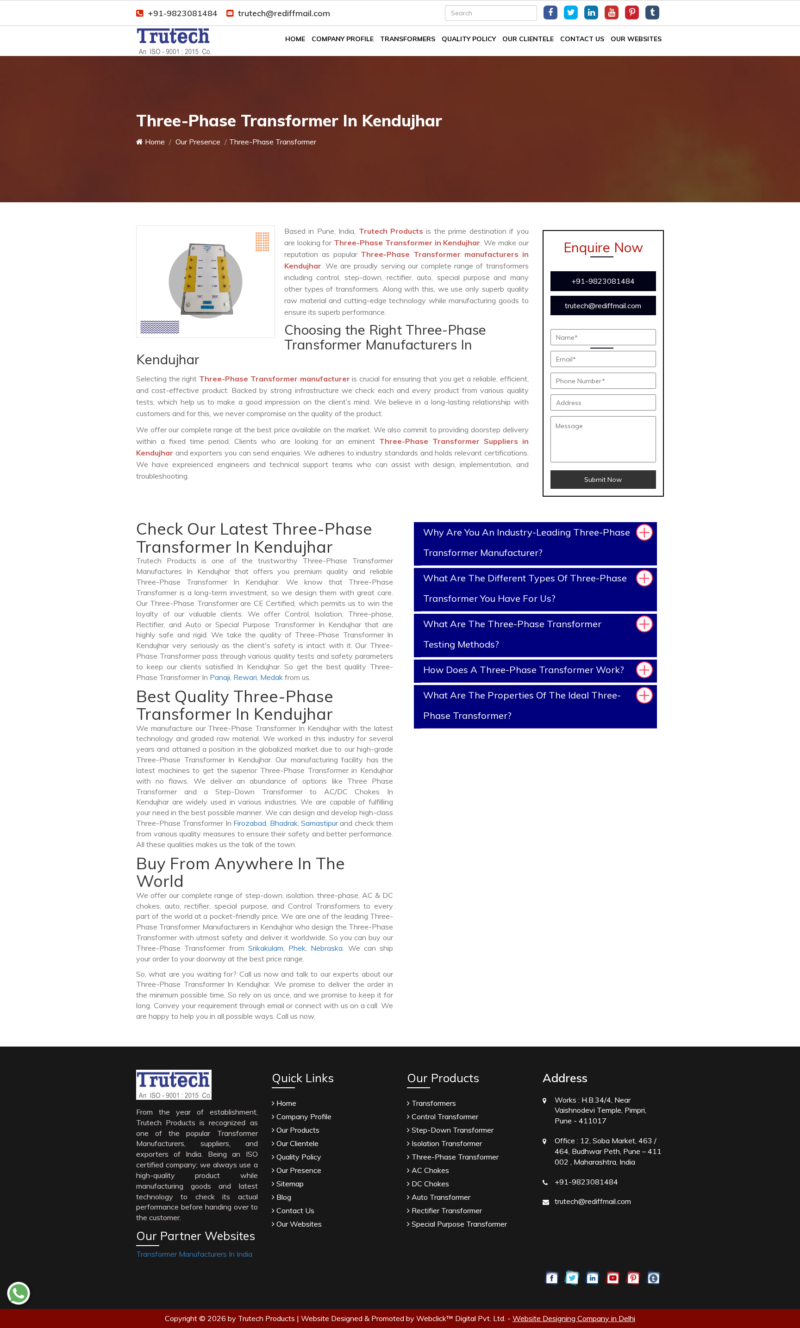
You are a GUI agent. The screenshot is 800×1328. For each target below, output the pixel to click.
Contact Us (582, 39)
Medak (271, 677)
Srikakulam (265, 948)
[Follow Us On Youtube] (612, 12)
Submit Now (603, 479)
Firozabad (249, 823)
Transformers (407, 39)
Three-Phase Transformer (454, 1156)
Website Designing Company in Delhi (573, 1318)
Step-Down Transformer (452, 1130)
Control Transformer (444, 1116)
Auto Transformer (440, 1197)
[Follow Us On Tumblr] (652, 12)
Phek (297, 948)
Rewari (245, 677)
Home (295, 39)
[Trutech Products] (174, 40)
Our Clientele (528, 39)
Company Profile (343, 39)
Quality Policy (469, 39)
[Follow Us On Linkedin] (591, 12)
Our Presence (197, 141)
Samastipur (319, 823)
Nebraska (327, 948)
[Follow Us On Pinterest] (632, 12)
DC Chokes (429, 1183)
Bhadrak (284, 823)
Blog (283, 1197)
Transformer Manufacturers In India (194, 1254)
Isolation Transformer (446, 1143)
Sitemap (289, 1183)
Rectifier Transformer (446, 1210)
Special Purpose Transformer (458, 1223)
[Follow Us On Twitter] (571, 12)
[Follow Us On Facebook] (550, 12)
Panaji (220, 677)
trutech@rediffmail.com (284, 13)
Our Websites (636, 39)
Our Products (297, 1130)
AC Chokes (429, 1170)
